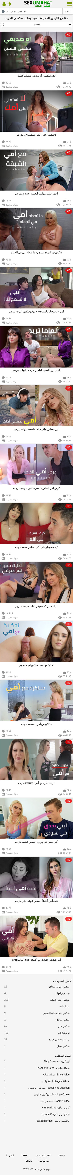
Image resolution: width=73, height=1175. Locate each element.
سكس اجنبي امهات (37, 999)
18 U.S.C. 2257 (43, 1155)
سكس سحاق (37, 1019)
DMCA (61, 1155)
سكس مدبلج (37, 1046)
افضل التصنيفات (62, 981)
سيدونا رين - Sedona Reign (37, 1114)
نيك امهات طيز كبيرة (37, 1039)
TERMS (25, 1155)
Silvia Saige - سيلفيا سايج (37, 1074)
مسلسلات (37, 1006)
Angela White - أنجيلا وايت (37, 1081)
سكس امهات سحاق (37, 986)
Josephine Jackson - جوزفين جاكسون (37, 1087)
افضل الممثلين (63, 1055)
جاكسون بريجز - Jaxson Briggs (37, 1120)
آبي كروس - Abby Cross (37, 1061)
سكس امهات (39, 1169)
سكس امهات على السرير (37, 1013)
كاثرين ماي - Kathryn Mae (37, 1107)
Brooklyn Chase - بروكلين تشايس (37, 1094)
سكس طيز (37, 1026)
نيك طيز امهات (37, 993)
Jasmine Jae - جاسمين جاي (37, 1101)
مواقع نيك (44, 1160)
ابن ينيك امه (37, 1032)
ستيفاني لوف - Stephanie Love (37, 1068)
